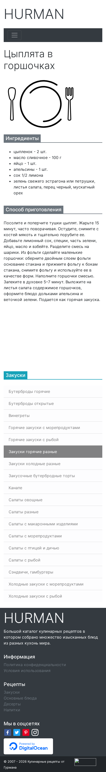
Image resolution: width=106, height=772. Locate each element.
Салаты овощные (25, 499)
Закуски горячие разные (33, 451)
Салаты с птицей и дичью (34, 547)
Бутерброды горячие (29, 391)
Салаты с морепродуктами (35, 535)
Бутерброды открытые (31, 403)
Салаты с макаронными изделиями (43, 523)
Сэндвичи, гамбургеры (31, 572)
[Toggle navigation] (14, 35)
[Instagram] (35, 732)
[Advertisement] (41, 333)
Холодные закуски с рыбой (35, 596)
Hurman (34, 14)
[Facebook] (8, 732)
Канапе (15, 487)
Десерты (12, 703)
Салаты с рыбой (24, 560)
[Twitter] (17, 732)
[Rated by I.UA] (85, 761)
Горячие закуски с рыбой (34, 439)
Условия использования (27, 670)
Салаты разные (23, 511)
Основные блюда (20, 698)
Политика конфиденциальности (35, 664)
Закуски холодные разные (34, 463)
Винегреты (19, 415)
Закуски (12, 692)
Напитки (12, 709)
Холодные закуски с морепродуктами (46, 584)
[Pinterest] (26, 732)
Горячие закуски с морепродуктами (44, 427)
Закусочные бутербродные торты (42, 475)
